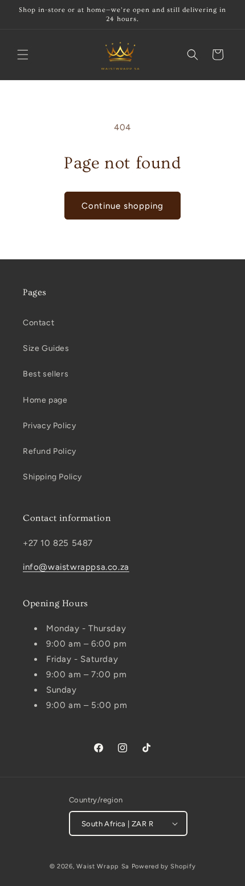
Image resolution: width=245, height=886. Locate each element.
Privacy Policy (49, 425)
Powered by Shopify (164, 866)
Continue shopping (122, 206)
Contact (38, 323)
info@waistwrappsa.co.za (76, 567)
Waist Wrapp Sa (104, 866)
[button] (22, 54)
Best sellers (45, 374)
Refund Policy (49, 451)
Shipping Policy (52, 477)
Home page (45, 400)
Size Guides (46, 348)
